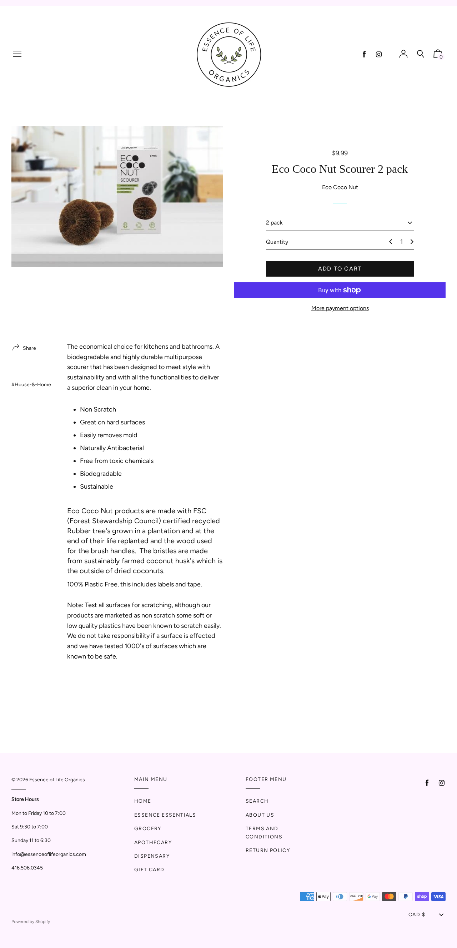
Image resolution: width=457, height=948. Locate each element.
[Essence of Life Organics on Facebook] (364, 54)
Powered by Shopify (30, 921)
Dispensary (152, 856)
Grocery (147, 829)
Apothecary (153, 842)
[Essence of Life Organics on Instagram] (379, 54)
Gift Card (149, 870)
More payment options (340, 308)
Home (142, 801)
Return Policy (268, 850)
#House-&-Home (31, 385)
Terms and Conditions (264, 832)
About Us (260, 815)
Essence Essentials (165, 815)
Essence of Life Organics (57, 780)
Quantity (277, 241)
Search (257, 801)
